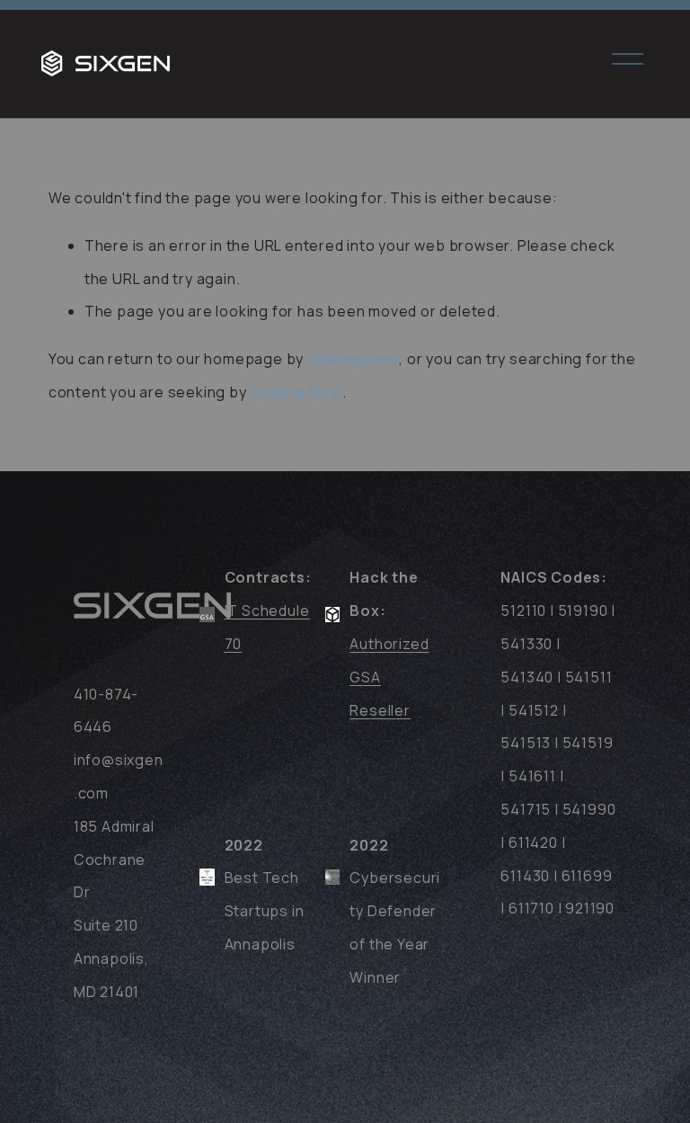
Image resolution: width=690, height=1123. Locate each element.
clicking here (353, 359)
